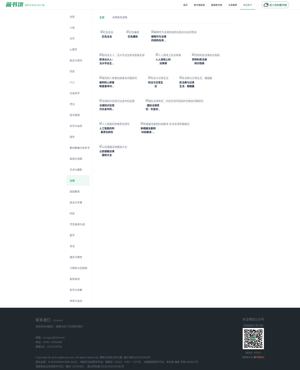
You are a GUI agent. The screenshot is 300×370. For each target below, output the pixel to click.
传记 (72, 104)
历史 (72, 71)
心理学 (73, 49)
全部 (72, 16)
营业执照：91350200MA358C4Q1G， (58, 361)
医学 (72, 235)
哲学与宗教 (76, 289)
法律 (72, 180)
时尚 (72, 213)
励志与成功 (76, 60)
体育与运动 (76, 300)
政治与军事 (76, 202)
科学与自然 (76, 126)
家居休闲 (75, 279)
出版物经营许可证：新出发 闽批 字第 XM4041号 (171, 361)
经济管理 (75, 115)
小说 (72, 27)
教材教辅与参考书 (80, 147)
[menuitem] (185, 5)
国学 (72, 136)
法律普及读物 (119, 17)
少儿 (72, 82)
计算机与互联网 (78, 268)
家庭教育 (75, 191)
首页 (185, 5)
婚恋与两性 (76, 257)
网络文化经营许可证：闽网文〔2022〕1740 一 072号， (111, 361)
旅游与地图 (76, 158)
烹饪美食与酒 (77, 224)
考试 (72, 246)
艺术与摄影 (76, 169)
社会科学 (75, 93)
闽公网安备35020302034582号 (105, 366)
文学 (72, 38)
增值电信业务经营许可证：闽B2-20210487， (61, 366)
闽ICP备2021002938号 (137, 357)
